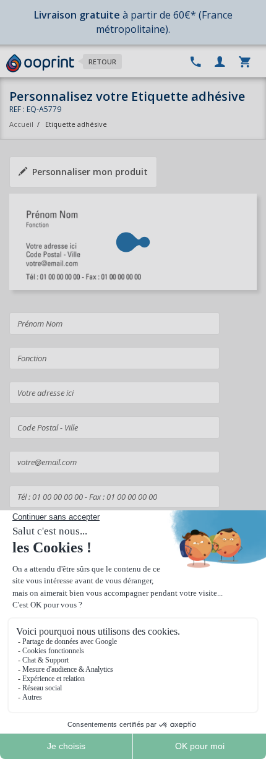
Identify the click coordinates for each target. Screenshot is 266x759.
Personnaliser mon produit (90, 172)
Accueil (21, 124)
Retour (102, 61)
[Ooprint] (40, 63)
